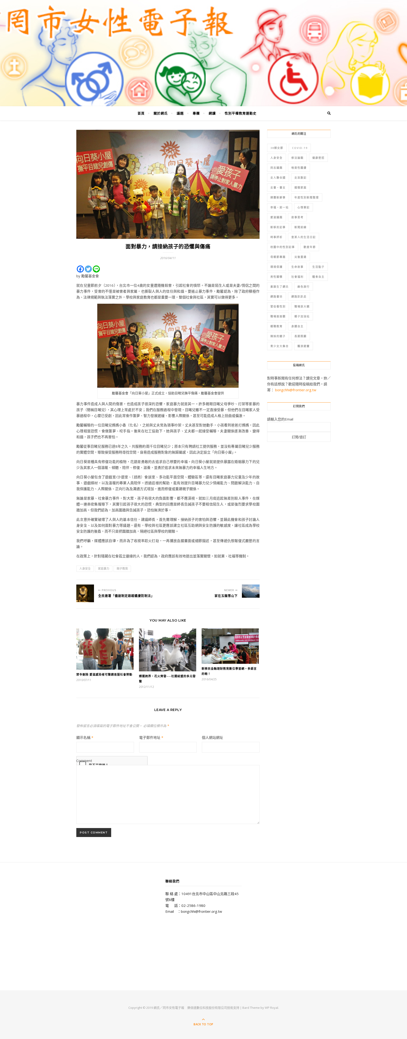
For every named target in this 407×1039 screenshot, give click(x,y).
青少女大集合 (279, 346)
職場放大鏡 (302, 306)
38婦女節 (276, 148)
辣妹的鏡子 (278, 336)
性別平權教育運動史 (240, 113)
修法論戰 (297, 158)
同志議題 (276, 167)
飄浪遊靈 (303, 346)
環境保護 (276, 267)
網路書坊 (276, 296)
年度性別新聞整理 (306, 197)
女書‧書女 (278, 187)
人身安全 (85, 569)
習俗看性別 (278, 306)
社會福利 (297, 276)
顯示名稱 (84, 737)
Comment (84, 760)
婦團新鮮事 (278, 197)
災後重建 (300, 257)
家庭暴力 (103, 569)
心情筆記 (303, 207)
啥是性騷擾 (299, 167)
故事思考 (297, 217)
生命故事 (297, 267)
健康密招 (318, 158)
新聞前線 (300, 227)
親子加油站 (302, 316)
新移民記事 (278, 227)
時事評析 (276, 237)
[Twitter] (88, 269)
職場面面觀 (278, 316)
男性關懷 (276, 276)
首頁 (141, 113)
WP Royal (271, 1007)
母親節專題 (278, 257)
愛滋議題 (276, 217)
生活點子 (318, 267)
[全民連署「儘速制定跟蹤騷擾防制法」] (85, 593)
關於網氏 (161, 113)
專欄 (196, 113)
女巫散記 (300, 177)
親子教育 (122, 569)
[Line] (96, 269)
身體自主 (297, 326)
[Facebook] (80, 269)
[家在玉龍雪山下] (251, 591)
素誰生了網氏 (279, 286)
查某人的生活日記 (303, 237)
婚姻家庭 (300, 187)
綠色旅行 (303, 286)
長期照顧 (300, 336)
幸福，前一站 (279, 207)
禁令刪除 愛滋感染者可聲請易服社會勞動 (104, 674)
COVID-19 (300, 148)
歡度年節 (310, 247)
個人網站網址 (212, 737)
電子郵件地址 (151, 737)
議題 (180, 113)
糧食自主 (318, 276)
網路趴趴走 (299, 296)
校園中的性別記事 (282, 247)
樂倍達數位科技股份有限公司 (207, 1007)
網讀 (212, 113)
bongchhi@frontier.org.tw (295, 389)
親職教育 (276, 326)
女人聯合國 (278, 177)
